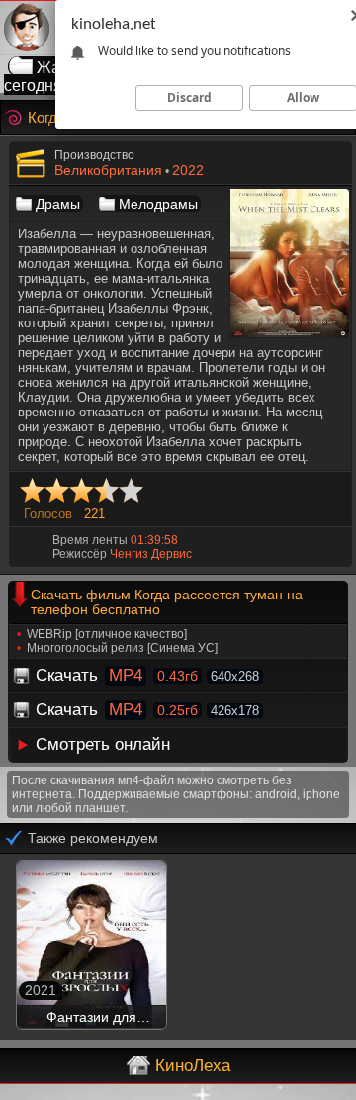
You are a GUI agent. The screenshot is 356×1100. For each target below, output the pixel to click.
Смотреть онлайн (103, 744)
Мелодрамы (158, 204)
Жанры (63, 67)
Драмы (58, 204)
